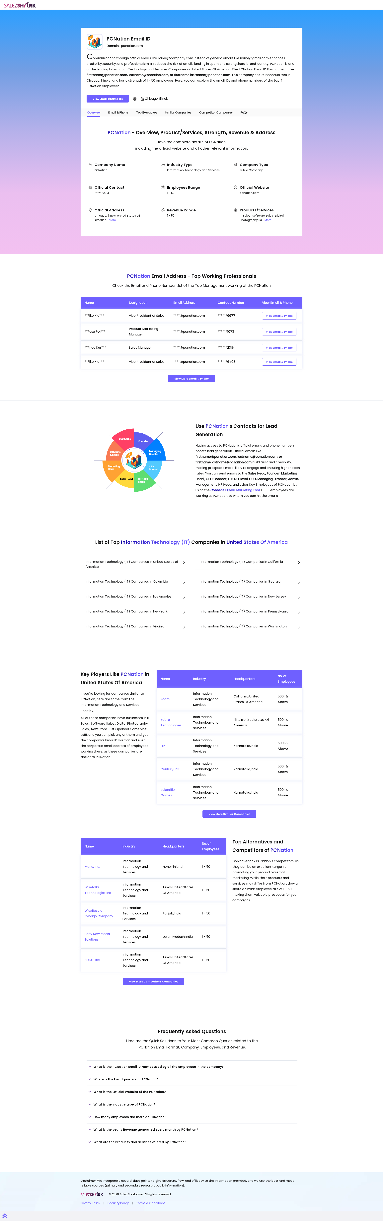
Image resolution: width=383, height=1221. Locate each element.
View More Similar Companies (229, 814)
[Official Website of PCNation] (134, 98)
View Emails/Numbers (108, 99)
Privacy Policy (90, 1203)
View (279, 316)
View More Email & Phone (191, 379)
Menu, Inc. (92, 866)
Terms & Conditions (150, 1203)
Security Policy (118, 1203)
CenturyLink (170, 769)
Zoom (165, 699)
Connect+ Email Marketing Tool (235, 490)
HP (163, 746)
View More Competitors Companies (153, 981)
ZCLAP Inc (92, 960)
